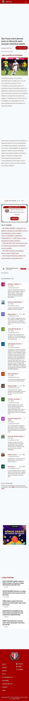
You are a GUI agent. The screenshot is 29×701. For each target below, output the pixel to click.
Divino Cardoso (12, 374)
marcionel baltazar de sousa (14, 419)
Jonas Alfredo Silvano (14, 329)
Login (3, 690)
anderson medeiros (14, 284)
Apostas (4, 670)
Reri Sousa (11, 466)
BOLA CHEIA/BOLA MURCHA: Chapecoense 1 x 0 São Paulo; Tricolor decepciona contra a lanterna (13, 238)
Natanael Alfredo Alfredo (15, 436)
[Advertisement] (14, 19)
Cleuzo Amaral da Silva (15, 302)
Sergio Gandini (12, 386)
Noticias (4, 667)
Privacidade (5, 680)
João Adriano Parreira (14, 344)
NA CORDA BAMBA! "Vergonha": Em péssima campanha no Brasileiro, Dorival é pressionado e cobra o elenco (14, 230)
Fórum (4, 674)
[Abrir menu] (26, 1)
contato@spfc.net (7, 677)
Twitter (20, 666)
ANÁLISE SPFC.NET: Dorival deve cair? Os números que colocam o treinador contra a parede (14, 245)
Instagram (20, 669)
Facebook (20, 663)
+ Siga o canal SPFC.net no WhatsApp (11, 55)
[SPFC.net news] (14, 269)
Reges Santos (12, 314)
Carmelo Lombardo (14, 399)
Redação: (6, 48)
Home (3, 664)
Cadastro (4, 687)
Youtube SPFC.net (7, 684)
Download (14, 218)
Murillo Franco (12, 454)
